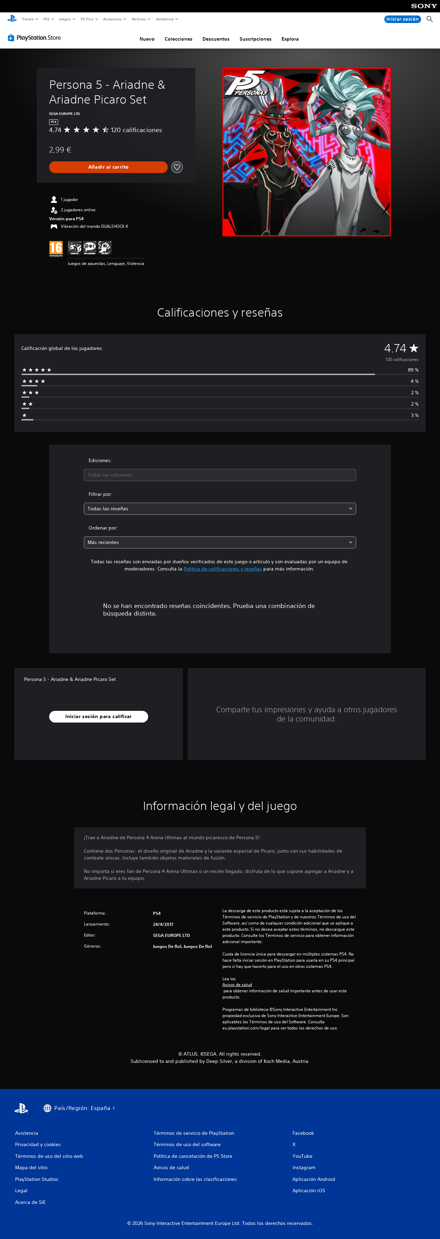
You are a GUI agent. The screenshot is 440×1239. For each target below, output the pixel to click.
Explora (290, 39)
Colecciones (178, 39)
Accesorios (112, 19)
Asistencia (165, 19)
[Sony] (424, 11)
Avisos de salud (237, 984)
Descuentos (216, 39)
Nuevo (147, 39)
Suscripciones (256, 39)
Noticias (139, 19)
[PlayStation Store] (36, 37)
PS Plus (87, 19)
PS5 (46, 19)
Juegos (65, 19)
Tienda (27, 19)
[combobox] (220, 475)
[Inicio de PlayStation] (12, 19)
